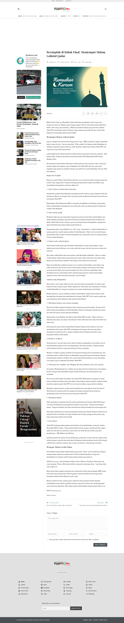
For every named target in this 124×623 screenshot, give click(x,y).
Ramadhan (53, 495)
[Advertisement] (62, 32)
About (90, 620)
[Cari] (105, 9)
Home (53, 1)
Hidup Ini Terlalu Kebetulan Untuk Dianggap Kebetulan (105, 16)
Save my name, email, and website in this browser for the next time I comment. (74, 539)
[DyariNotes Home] (62, 8)
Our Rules (67, 1)
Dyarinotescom (56, 490)
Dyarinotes (52, 62)
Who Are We (59, 1)
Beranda (85, 620)
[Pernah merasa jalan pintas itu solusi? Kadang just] (29, 82)
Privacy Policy (103, 620)
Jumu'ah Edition (64, 62)
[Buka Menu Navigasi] (18, 9)
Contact (95, 620)
